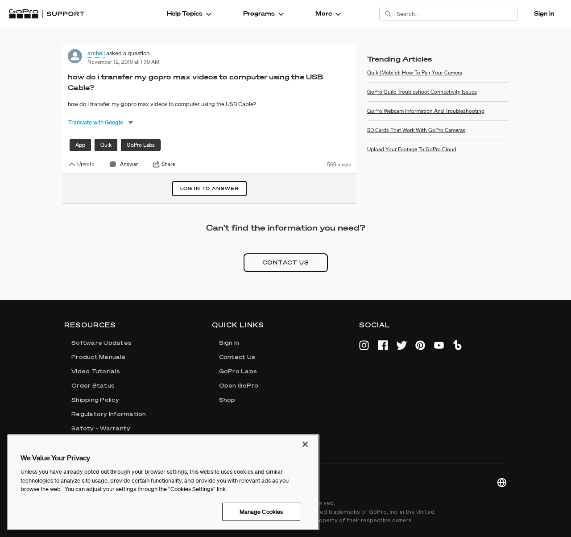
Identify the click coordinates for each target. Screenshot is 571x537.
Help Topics (185, 13)
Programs (259, 13)
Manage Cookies (261, 511)
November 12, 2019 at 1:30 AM (123, 62)
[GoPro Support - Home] (46, 14)
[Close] (305, 444)
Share (168, 164)
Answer (129, 164)
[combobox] (457, 14)
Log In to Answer (209, 188)
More (323, 13)
